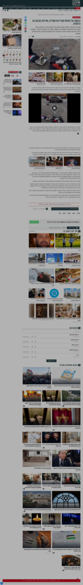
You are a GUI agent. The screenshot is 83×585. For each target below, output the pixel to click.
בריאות (43, 8)
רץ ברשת (11, 8)
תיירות (30, 8)
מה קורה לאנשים (73, 387)
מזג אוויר (60, 10)
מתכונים (17, 8)
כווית (60, 246)
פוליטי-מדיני (63, 8)
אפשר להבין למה (73, 371)
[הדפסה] (26, 59)
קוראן (64, 246)
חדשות (77, 8)
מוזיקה (48, 8)
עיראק (78, 246)
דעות (38, 8)
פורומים (5, 8)
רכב (34, 8)
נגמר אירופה (75, 382)
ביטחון (71, 10)
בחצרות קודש (71, 8)
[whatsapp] (26, 56)
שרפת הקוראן (74, 377)
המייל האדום (8, 5)
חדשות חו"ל (66, 10)
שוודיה (69, 246)
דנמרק (73, 246)
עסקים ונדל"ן (23, 8)
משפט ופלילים (55, 8)
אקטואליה (76, 10)
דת (77, 392)
